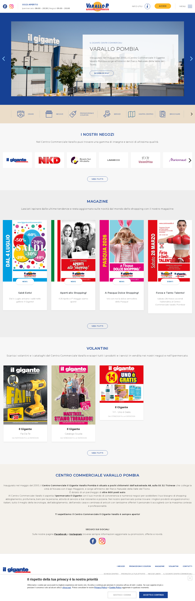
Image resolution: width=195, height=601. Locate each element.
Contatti (187, 566)
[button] (3, 58)
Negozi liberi (154, 574)
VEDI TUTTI (97, 179)
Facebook (60, 534)
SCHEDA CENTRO (111, 574)
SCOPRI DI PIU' (101, 73)
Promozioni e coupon (140, 566)
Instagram (75, 534)
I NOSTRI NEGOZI (97, 134)
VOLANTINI (97, 348)
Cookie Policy (115, 587)
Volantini (173, 566)
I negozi (121, 566)
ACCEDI (163, 6)
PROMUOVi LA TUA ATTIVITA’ (133, 574)
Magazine (159, 566)
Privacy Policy (100, 587)
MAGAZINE (97, 201)
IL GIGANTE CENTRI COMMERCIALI (177, 574)
